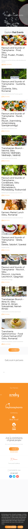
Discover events (14, 452)
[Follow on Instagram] (17, 476)
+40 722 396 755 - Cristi (14, 470)
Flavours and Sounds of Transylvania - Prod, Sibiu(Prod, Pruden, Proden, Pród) (13, 52)
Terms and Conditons (14, 463)
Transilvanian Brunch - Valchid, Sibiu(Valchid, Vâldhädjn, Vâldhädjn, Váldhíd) (12, 151)
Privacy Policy (14, 522)
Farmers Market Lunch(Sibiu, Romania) (12, 213)
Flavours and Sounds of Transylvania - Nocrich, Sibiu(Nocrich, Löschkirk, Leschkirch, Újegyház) (13, 272)
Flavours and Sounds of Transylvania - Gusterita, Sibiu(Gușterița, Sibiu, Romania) (13, 86)
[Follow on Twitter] (14, 476)
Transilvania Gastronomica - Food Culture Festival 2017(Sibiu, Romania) (12, 335)
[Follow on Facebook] (10, 476)
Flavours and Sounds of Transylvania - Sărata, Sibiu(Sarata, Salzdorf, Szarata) (13, 241)
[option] (3, 372)
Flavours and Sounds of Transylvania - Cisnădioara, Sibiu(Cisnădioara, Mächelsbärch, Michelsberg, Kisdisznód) (13, 184)
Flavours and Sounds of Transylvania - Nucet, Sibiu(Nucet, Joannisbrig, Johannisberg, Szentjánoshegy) (13, 120)
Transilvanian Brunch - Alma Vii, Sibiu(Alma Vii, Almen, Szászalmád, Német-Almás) (12, 304)
